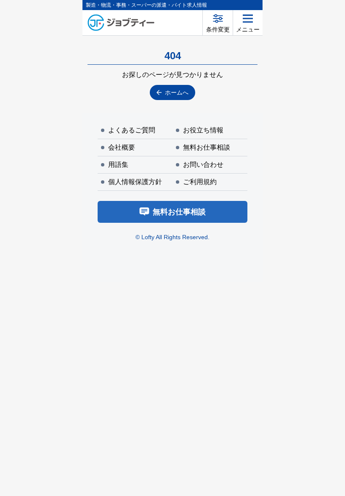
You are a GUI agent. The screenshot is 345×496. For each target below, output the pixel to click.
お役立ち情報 (203, 130)
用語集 (118, 164)
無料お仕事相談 (206, 147)
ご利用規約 (200, 181)
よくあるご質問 (131, 130)
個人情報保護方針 (135, 181)
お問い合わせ (203, 164)
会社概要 (121, 147)
